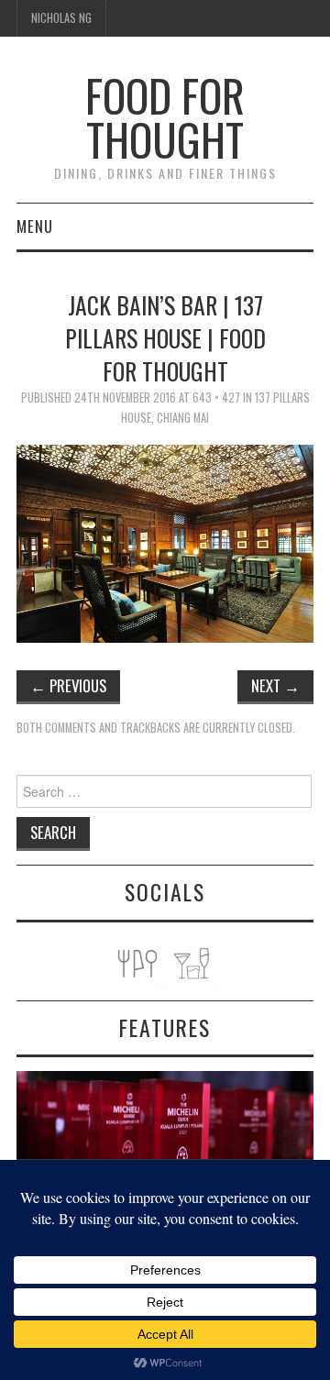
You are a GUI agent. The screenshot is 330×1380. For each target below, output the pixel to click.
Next (275, 685)
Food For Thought (165, 116)
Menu (34, 226)
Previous (68, 685)
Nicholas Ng (61, 18)
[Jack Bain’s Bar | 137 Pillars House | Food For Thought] (165, 541)
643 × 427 (216, 397)
